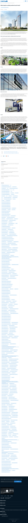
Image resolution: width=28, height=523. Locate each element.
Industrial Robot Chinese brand (5, 302)
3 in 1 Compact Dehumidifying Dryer (5, 194)
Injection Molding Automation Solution (14, 308)
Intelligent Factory (16, 336)
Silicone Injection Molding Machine (13, 430)
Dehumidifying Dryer (10, 241)
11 (7, 188)
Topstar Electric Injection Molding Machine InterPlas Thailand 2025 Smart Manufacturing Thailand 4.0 (10, 452)
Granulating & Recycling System (5, 276)
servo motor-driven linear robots (5, 427)
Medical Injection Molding (4, 360)
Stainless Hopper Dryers (4, 435)
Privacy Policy (12, 520)
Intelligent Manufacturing (14, 337)
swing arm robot (14, 435)
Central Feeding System (4, 223)
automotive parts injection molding (5, 215)
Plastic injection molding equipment (12, 398)
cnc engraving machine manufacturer (6, 226)
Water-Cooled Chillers (14, 462)
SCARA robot (3, 421)
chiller (16, 223)
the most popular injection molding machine (6, 441)
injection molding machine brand (4, 7)
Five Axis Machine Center (4, 272)
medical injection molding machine (13, 360)
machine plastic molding (4, 354)
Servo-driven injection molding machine (6, 429)
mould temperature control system (5, 369)
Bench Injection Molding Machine (10, 217)
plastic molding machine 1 (11, 406)
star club (10, 435)
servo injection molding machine (5, 426)
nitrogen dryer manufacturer (5, 374)
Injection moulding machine (5, 331)
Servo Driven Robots (10, 424)
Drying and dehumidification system (10, 252)
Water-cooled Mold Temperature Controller (6, 464)
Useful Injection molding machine (5, 456)
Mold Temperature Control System (13, 365)
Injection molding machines (15, 322)
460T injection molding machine (7, 197)
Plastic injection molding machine (5, 400)
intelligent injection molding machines (6, 337)
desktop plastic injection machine (5, 246)
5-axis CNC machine (15, 197)
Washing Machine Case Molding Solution (13, 458)
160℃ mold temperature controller (13, 188)
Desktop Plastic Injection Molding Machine (6, 247)
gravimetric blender (4, 278)
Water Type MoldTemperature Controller (6, 462)
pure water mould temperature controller (6, 415)
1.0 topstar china (14, 186)
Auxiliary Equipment (13, 215)
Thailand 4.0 (3, 438)
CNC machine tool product (4, 232)
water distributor (13, 459)
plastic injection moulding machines (5, 403)
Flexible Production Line (11, 272)
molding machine (3, 368)
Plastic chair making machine (5, 392)
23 (11, 191)
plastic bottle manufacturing (13, 389)
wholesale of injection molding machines (6, 470)
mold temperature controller (5, 366)
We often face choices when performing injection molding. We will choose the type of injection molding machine (10, 468)
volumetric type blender (4, 458)
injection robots (10, 336)
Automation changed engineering (5, 212)
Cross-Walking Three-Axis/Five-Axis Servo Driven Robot (8, 238)
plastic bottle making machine (5, 389)
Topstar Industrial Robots (10, 453)
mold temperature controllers (13, 366)
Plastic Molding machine (4, 406)
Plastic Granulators (4, 395)
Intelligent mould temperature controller (6, 342)
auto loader (9, 209)
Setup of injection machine (4, 430)
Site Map (16, 520)
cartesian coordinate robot (5, 220)
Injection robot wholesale (4, 336)
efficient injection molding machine (5, 258)
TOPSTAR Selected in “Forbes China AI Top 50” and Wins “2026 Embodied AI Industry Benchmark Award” (10, 164)
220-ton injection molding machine (5, 191)
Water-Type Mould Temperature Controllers (6, 467)
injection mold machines (4, 307)
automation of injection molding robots (6, 214)
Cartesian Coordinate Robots (12, 220)
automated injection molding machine (6, 211)
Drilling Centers (3, 252)
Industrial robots (10, 304)
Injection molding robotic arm (5, 328)
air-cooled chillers (8, 200)
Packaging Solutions (12, 383)
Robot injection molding (15, 415)
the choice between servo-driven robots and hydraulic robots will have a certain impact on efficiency (9, 440)
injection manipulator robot (11, 305)
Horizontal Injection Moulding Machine (6, 293)
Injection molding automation (5, 308)
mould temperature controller (14, 369)
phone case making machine (5, 386)
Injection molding (10, 307)
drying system (12, 255)
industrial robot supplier (4, 304)
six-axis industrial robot (4, 432)
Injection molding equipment (12, 310)
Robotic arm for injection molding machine (6, 418)
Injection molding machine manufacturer (6, 316)
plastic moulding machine (4, 409)
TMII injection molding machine (5, 444)
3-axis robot (12, 194)
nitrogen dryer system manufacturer (13, 374)
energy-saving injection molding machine (6, 267)
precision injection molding (15, 412)
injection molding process (4, 325)
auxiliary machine (4, 217)
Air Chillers (3, 200)
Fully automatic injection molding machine (6, 273)
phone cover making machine (13, 386)
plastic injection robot (13, 403)
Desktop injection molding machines (5, 244)
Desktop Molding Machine (14, 244)
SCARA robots (7, 421)
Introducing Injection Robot (5, 345)
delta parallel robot (4, 243)
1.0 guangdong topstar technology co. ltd (6, 186)
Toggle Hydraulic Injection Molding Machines (6, 447)
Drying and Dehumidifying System (5, 255)
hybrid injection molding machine (5, 296)
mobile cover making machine (5, 365)
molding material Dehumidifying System (11, 368)
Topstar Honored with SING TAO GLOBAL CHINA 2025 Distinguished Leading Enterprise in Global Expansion (10, 176)
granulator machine (12, 276)
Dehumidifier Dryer (4, 241)
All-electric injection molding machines (6, 206)
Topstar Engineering (4, 453)
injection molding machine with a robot (6, 322)
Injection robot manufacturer (11, 334)
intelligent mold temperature (5, 339)
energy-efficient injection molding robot (6, 264)
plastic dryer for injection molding (13, 392)
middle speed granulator (4, 363)
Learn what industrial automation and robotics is (7, 351)
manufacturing (9, 357)
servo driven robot (4, 424)
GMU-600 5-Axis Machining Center (14, 275)
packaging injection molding (5, 383)
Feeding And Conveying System (12, 270)
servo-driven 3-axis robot (13, 427)
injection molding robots (12, 328)
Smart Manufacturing (11, 432)
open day (13, 377)
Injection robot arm (4, 334)
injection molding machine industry (5, 40)
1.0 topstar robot (4, 188)
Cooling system (3, 235)
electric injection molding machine (5, 261)
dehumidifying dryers (16, 241)
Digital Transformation (4, 249)
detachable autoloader (15, 247)
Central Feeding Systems (11, 223)
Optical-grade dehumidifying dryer (5, 380)
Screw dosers (12, 421)
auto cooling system (4, 209)
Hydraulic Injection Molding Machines (6, 299)
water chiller (3, 459)
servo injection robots (12, 426)
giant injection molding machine (5, 275)
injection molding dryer (4, 310)
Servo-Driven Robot (14, 429)
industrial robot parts (12, 302)
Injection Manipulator (4, 305)
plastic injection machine (4, 397)
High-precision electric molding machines (6, 281)
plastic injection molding (4, 398)
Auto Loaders (13, 209)
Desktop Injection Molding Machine (11, 243)
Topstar (2, 450)
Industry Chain (15, 304)
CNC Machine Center (4, 229)
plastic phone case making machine (13, 409)
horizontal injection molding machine (6, 290)
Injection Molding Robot (11, 325)
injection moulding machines (12, 331)
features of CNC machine (4, 270)
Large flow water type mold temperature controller (7, 348)
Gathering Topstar (14, 273)
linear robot (15, 351)
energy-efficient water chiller (15, 264)
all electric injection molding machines (6, 203)
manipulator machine (4, 357)
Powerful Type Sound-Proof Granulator (6, 412)
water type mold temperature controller (6, 461)
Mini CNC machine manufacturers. (12, 363)
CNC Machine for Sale (10, 229)
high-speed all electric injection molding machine (7, 284)
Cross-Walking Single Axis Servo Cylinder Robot (12, 235)
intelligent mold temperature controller (6, 340)
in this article (13, 299)
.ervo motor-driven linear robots (5, 185)
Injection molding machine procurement (6, 319)
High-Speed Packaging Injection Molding (6, 287)
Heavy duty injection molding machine (12, 278)
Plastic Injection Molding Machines (14, 400)
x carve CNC (13, 470)
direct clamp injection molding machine (12, 249)
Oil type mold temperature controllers (6, 377)
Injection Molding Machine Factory (14, 313)
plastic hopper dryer (10, 395)
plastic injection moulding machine (5, 401)
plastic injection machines (11, 397)
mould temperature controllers (13, 371)
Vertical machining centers (13, 456)
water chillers (7, 459)
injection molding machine (16, 120)
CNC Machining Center (11, 232)
